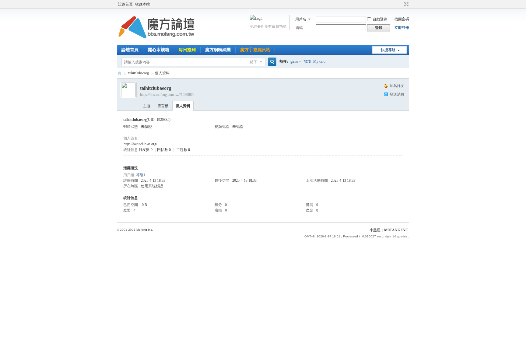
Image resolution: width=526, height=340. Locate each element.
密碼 (299, 28)
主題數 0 (183, 150)
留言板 (162, 106)
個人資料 (183, 106)
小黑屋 (375, 230)
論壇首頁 (130, 49)
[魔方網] (156, 41)
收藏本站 (142, 4)
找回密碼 (401, 19)
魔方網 (119, 73)
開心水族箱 (158, 49)
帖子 (253, 62)
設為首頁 (125, 4)
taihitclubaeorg (138, 73)
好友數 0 (146, 150)
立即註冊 (401, 28)
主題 (146, 106)
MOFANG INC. (396, 230)
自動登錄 (380, 19)
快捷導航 (388, 50)
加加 (307, 61)
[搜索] (271, 61)
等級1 (140, 175)
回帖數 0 (164, 150)
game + (295, 61)
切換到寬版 (405, 4)
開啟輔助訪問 (400, 4)
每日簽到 (187, 49)
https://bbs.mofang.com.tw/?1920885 (167, 95)
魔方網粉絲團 (218, 49)
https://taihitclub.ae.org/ (140, 144)
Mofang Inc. (144, 229)
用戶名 (300, 19)
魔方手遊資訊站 (255, 49)
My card (319, 61)
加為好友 (397, 86)
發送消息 (397, 94)
